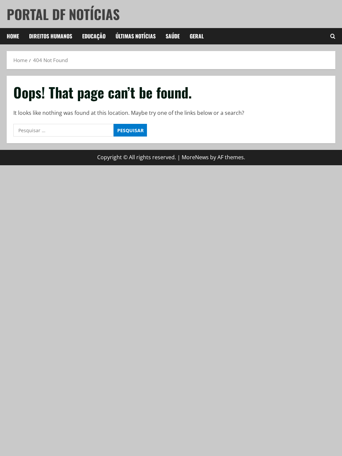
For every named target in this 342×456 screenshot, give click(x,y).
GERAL (197, 36)
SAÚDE (173, 36)
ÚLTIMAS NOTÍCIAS (136, 36)
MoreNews (195, 157)
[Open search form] (332, 36)
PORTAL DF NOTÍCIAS (63, 14)
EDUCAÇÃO (94, 36)
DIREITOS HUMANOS (50, 36)
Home (13, 36)
